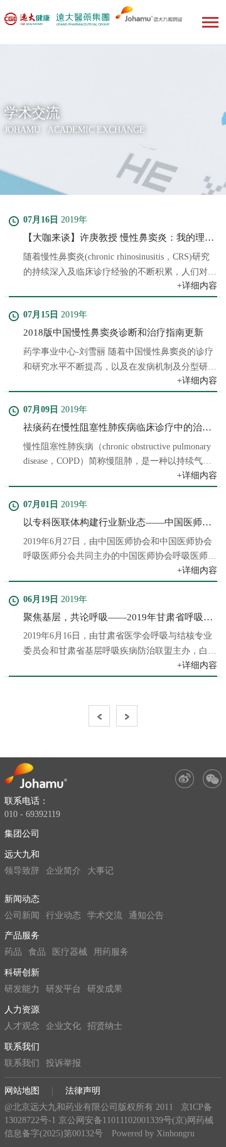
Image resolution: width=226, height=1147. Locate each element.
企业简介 (63, 870)
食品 (37, 952)
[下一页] (126, 716)
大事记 (100, 870)
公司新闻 (22, 915)
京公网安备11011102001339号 (115, 1120)
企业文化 (63, 1026)
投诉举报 (63, 1063)
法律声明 (82, 1090)
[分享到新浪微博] (184, 778)
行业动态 (63, 915)
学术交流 (104, 915)
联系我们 (22, 1046)
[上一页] (99, 716)
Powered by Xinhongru (153, 1133)
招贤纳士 (104, 1026)
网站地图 (22, 1090)
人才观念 (22, 1026)
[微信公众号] (212, 778)
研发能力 (22, 989)
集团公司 (22, 833)
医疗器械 (69, 952)
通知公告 (146, 915)
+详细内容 (197, 285)
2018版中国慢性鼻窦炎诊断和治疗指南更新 (113, 332)
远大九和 (22, 854)
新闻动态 (22, 899)
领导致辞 (22, 870)
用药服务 (111, 952)
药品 (13, 952)
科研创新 (22, 972)
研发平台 (63, 989)
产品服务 (22, 935)
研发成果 (104, 989)
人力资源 (22, 1009)
